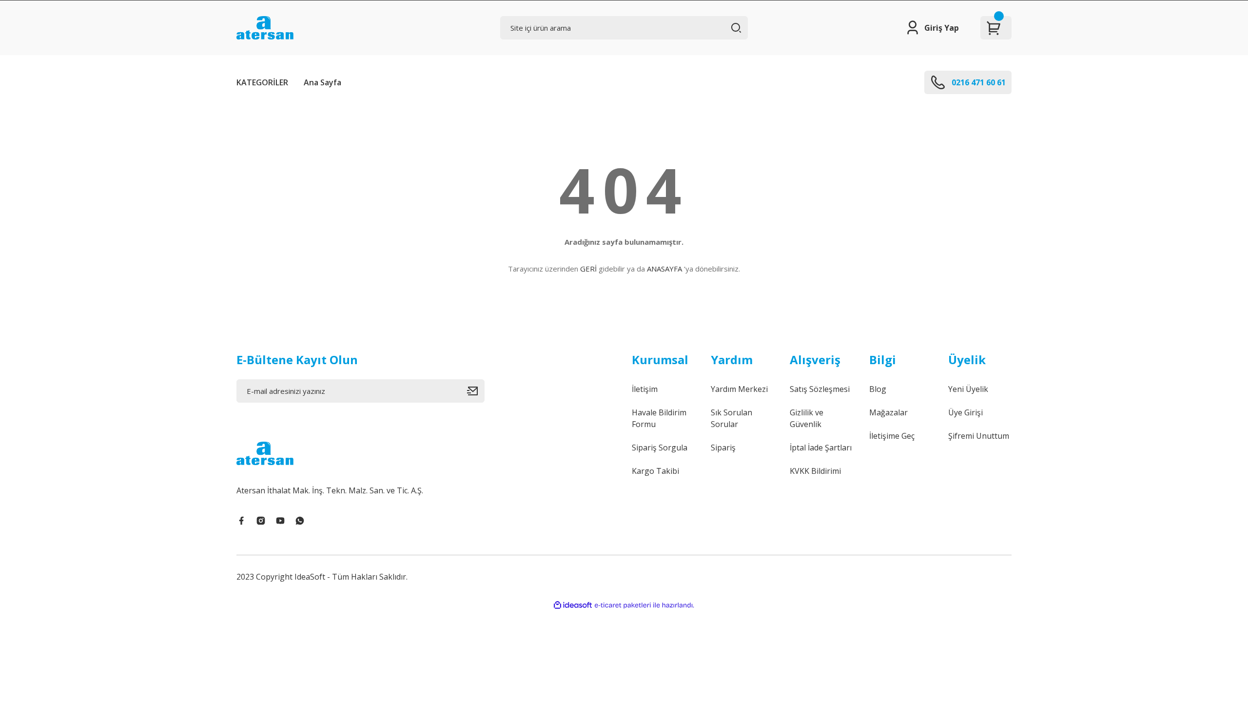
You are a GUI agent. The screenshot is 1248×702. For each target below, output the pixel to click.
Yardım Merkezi (739, 389)
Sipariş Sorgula (659, 447)
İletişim (645, 389)
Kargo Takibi (655, 471)
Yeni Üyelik (968, 389)
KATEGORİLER (262, 82)
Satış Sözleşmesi (820, 389)
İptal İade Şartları (821, 447)
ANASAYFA (664, 268)
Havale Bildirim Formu (659, 418)
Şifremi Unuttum (978, 435)
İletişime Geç (892, 435)
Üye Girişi (965, 412)
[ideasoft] (572, 605)
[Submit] (476, 391)
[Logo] (264, 27)
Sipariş (723, 447)
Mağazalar (888, 412)
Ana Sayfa (322, 82)
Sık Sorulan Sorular (731, 418)
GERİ (588, 268)
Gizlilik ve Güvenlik (806, 418)
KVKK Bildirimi (815, 471)
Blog (877, 389)
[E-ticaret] (622, 605)
